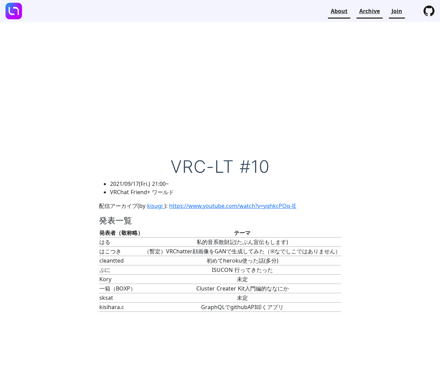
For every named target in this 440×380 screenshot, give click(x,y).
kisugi (155, 206)
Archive (369, 11)
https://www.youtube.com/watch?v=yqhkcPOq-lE (232, 206)
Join (397, 11)
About (339, 11)
